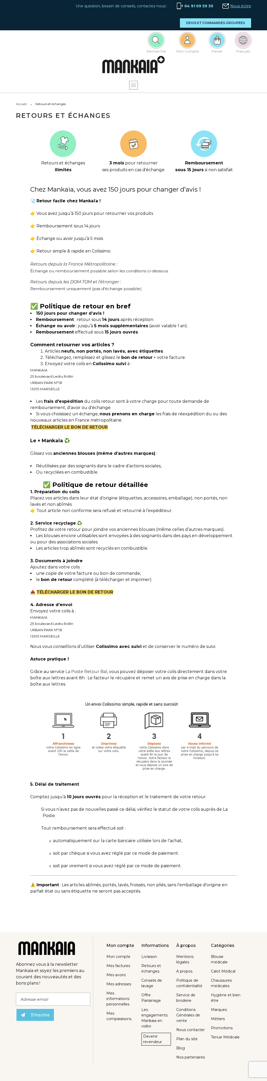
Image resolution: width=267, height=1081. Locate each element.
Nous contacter (190, 1029)
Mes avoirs (116, 975)
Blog (180, 1048)
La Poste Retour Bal (86, 671)
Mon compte (118, 956)
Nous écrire (240, 6)
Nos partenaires (190, 1057)
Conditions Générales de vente (188, 1015)
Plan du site (187, 1039)
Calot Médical (223, 971)
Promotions (222, 1028)
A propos (184, 971)
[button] (215, 23)
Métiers (218, 1018)
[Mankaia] (133, 65)
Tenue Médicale (225, 1037)
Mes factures (118, 965)
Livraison (149, 956)
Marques (219, 1009)
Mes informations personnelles (117, 999)
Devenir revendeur (152, 1039)
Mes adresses (118, 984)
